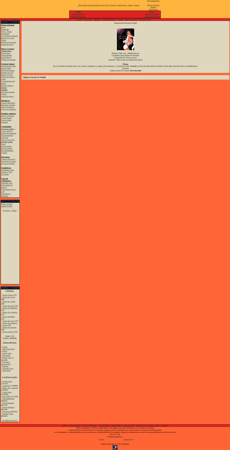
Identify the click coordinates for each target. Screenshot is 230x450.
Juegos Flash (6, 68)
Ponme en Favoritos (8, 42)
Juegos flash (104, 425)
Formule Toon (7, 368)
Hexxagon (6, 356)
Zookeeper (6, 386)
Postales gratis (145, 19)
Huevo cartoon (131, 19)
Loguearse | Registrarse (10, 19)
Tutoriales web (6, 183)
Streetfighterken (8, 399)
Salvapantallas (6, 55)
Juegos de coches (8, 302)
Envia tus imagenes (8, 109)
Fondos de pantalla (8, 60)
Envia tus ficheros (8, 164)
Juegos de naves (8, 321)
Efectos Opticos (109, 19)
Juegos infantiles (8, 317)
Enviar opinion (6, 148)
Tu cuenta (88, 19)
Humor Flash (74, 425)
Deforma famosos (8, 92)
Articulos (4, 138)
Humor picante (6, 204)
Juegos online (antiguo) (6, 121)
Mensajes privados (8, 105)
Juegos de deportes (9, 327)
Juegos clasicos (8, 295)
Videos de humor (89, 425)
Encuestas (5, 174)
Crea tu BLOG (7, 131)
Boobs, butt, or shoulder (7, 359)
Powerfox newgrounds (6, 363)
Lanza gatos (6, 353)
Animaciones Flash (8, 66)
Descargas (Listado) (8, 161)
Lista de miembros (8, 103)
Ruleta (4, 351)
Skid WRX (6, 371)
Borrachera (6, 412)
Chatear (4, 153)
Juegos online (153, 425)
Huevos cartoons (7, 116)
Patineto (5, 366)
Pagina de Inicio (7, 45)
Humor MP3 (116, 425)
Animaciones (128, 439)
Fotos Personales (7, 107)
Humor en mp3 (7, 75)
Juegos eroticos (8, 332)
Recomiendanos (7, 151)
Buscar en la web (7, 38)
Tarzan (4, 347)
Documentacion (7, 135)
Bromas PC (141, 425)
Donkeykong (7, 381)
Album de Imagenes (8, 133)
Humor (97, 19)
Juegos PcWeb (6, 206)
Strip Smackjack (8, 349)
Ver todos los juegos (9, 420)
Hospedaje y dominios (6, 195)
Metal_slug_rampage (10, 388)
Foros (120, 19)
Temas (3, 40)
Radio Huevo (6, 58)
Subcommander (8, 403)
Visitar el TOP (6, 172)
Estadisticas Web (7, 170)
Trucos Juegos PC (8, 140)
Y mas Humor (6, 118)
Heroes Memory (8, 407)
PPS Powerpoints (7, 70)
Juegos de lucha (8, 306)
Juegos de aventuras (9, 312)
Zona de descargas (8, 159)
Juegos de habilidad (9, 308)
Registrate (5, 29)
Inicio (79, 19)
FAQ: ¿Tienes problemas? (6, 33)
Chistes (4, 94)
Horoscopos (153, 9)
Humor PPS (129, 425)
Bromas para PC (7, 73)
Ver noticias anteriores (9, 36)
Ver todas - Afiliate (10, 211)
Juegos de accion (8, 297)
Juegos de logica (153, 5)
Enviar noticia (6, 146)
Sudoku (153, 7)
